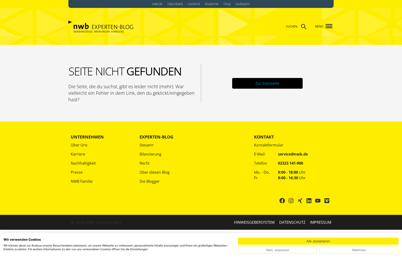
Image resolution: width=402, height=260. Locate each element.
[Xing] (299, 200)
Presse (77, 172)
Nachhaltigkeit (83, 163)
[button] (327, 26)
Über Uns (79, 145)
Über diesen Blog (155, 172)
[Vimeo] (326, 200)
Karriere (78, 154)
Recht (145, 163)
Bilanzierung (150, 154)
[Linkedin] (309, 200)
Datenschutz (292, 222)
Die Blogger (150, 181)
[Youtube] (317, 200)
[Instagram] (291, 200)
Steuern (147, 145)
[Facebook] (282, 200)
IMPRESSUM (320, 222)
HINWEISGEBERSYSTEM (254, 222)
